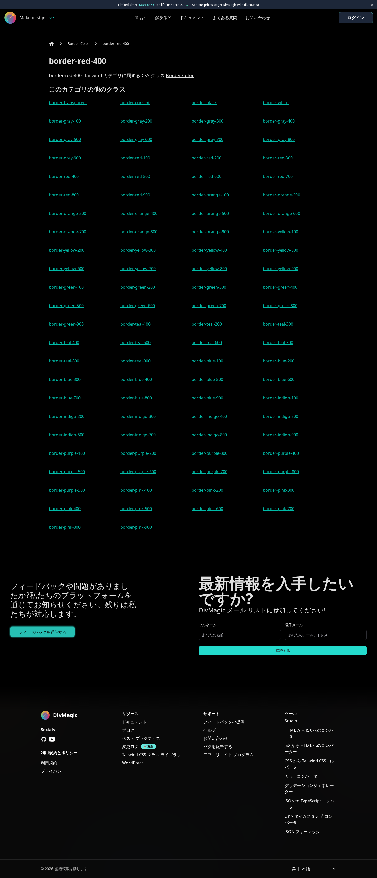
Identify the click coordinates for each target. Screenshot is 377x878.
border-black (204, 102)
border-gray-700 (207, 139)
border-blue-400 (136, 379)
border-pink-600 (207, 508)
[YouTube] (52, 739)
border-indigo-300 (138, 416)
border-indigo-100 (280, 398)
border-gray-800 (279, 139)
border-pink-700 (278, 508)
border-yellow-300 (138, 250)
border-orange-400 (138, 213)
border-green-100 (66, 287)
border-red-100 (135, 158)
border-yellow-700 (138, 268)
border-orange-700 (67, 232)
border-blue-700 (65, 398)
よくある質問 (225, 18)
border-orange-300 (67, 213)
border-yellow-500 (280, 250)
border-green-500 (66, 305)
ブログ (128, 730)
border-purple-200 (138, 453)
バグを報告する (217, 746)
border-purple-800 (281, 472)
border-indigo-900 (280, 435)
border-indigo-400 (209, 416)
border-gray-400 (279, 121)
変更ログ (130, 746)
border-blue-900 (207, 398)
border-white (276, 102)
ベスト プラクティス (141, 738)
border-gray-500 (65, 139)
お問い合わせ (257, 18)
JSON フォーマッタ (302, 831)
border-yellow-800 (209, 268)
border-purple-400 (281, 453)
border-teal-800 (64, 361)
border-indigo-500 (280, 416)
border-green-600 (137, 305)
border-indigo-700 (138, 435)
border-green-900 (66, 324)
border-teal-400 (64, 342)
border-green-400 (280, 287)
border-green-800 (280, 305)
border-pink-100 (136, 490)
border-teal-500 (135, 342)
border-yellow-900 (280, 268)
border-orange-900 (210, 232)
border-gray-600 (136, 139)
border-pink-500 (136, 508)
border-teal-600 (207, 342)
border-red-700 (278, 176)
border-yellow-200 (66, 250)
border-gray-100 (65, 121)
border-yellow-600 (66, 268)
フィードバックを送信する (42, 632)
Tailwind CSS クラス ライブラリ (151, 755)
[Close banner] (372, 5)
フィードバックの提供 (223, 722)
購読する (283, 650)
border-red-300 (278, 158)
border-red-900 (135, 195)
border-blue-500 (207, 379)
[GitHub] (44, 739)
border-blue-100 (207, 361)
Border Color (78, 43)
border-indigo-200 (66, 416)
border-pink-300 (278, 490)
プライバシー (53, 771)
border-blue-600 (278, 379)
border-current (135, 102)
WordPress (133, 763)
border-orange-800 (138, 232)
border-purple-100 (67, 453)
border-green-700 (209, 305)
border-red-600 (206, 176)
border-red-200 (206, 158)
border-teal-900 (135, 361)
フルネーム (208, 624)
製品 (139, 18)
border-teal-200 (207, 324)
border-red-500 (135, 176)
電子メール (294, 624)
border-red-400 (116, 43)
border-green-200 (137, 287)
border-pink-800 (65, 527)
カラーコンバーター (303, 776)
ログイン (355, 18)
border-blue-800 (136, 398)
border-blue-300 (65, 379)
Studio (291, 721)
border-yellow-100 (280, 232)
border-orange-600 (281, 213)
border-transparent (68, 102)
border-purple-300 (209, 453)
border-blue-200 (278, 361)
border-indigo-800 (209, 435)
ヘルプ (209, 730)
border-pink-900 (136, 527)
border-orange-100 (210, 195)
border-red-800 (64, 195)
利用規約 (49, 763)
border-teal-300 (278, 324)
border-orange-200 (281, 195)
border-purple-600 (138, 472)
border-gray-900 (65, 158)
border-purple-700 (209, 472)
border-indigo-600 (66, 435)
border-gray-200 (136, 121)
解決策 (161, 18)
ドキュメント (192, 18)
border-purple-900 (67, 490)
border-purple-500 (67, 472)
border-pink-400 (65, 508)
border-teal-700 (278, 342)
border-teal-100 (135, 324)
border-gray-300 (207, 121)
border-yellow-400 (209, 250)
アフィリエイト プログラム (228, 755)
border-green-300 (209, 287)
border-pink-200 (207, 490)
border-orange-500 (210, 213)
